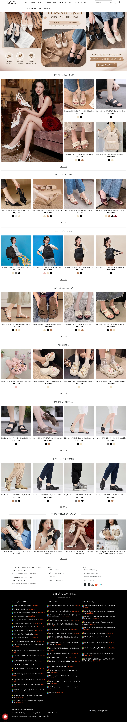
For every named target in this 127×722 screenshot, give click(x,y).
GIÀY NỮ (41, 3)
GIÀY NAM (62, 3)
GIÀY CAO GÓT (30, 3)
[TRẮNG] (16, 216)
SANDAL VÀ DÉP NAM (63, 402)
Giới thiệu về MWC (54, 570)
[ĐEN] (81, 117)
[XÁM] (16, 273)
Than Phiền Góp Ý (53, 577)
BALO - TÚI (82, 3)
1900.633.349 (19, 570)
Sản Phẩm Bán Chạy (64, 75)
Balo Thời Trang (63, 231)
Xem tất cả (63, 166)
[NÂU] (82, 160)
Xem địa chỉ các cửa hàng (63, 597)
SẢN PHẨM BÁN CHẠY (33, 9)
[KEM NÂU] (16, 330)
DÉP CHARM (51, 3)
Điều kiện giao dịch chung (56, 573)
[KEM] (78, 117)
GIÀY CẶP (72, 3)
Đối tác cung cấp (89, 580)
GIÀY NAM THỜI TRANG (63, 459)
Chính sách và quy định (55, 580)
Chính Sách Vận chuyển (91, 570)
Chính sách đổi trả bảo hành (92, 577)
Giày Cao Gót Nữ (63, 174)
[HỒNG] (44, 273)
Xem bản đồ (35, 605)
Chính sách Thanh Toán (91, 573)
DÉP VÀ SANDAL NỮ (63, 288)
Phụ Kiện (47, 9)
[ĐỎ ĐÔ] (115, 216)
